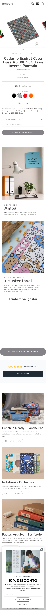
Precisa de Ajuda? (12, 124)
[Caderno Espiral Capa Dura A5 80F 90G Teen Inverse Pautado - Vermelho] (9, 333)
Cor (23, 91)
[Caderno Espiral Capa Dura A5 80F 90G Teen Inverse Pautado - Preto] (3, 333)
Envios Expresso (12, 119)
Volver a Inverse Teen (24, 351)
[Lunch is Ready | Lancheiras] (23, 408)
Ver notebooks (12, 493)
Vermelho (25, 95)
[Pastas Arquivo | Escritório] (23, 515)
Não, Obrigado (23, 604)
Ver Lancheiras (13, 441)
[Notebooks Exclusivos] (23, 463)
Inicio (13, 54)
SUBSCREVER (22, 599)
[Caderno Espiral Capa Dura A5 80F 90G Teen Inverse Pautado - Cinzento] (6, 333)
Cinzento (19, 95)
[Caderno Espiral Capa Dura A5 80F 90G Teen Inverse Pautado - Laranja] (11, 333)
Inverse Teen (29, 54)
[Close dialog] (41, 549)
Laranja (31, 95)
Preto (14, 95)
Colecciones (20, 54)
